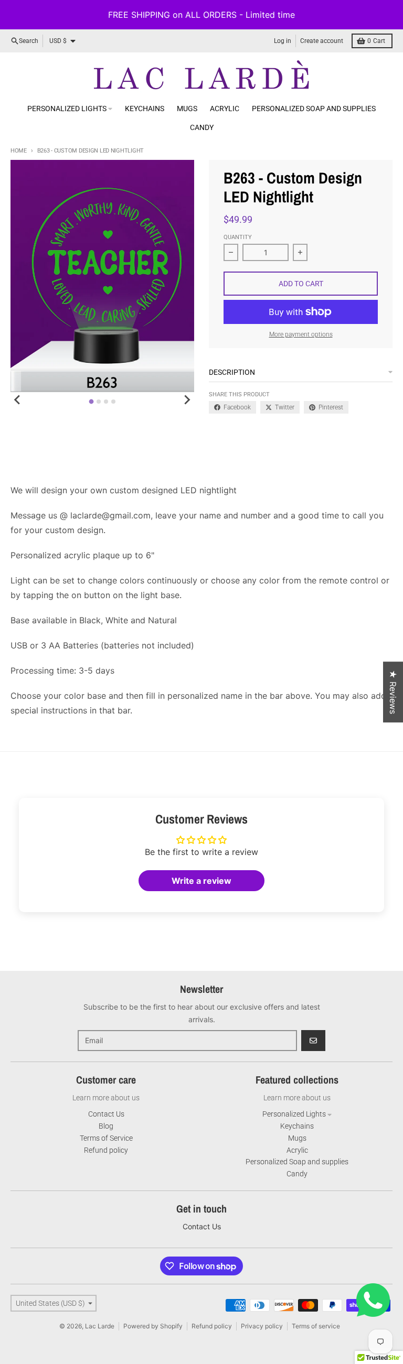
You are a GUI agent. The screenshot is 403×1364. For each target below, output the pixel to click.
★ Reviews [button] (393, 692)
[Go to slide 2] (99, 401)
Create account (321, 41)
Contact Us (202, 1226)
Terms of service (316, 1326)
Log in (282, 41)
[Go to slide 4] (113, 401)
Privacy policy (262, 1326)
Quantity (238, 237)
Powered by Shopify (153, 1326)
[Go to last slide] (17, 400)
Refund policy (212, 1326)
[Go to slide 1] (91, 401)
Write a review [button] (201, 880)
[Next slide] (186, 400)
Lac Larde (99, 1326)
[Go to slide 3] (106, 401)
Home (18, 150)
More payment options (301, 334)
